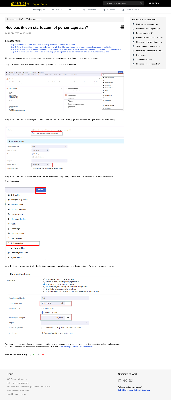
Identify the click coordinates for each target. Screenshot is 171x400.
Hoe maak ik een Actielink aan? (149, 37)
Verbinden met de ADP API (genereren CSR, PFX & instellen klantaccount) (30, 387)
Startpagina (40, 10)
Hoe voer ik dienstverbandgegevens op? (153, 42)
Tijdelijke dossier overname (18, 383)
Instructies (92, 10)
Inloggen (154, 3)
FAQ (75, 10)
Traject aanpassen (34, 19)
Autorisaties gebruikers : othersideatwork (76, 347)
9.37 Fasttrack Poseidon (17, 379)
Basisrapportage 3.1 (144, 33)
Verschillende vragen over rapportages (152, 46)
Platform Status (132, 10)
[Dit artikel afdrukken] (122, 26)
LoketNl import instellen (16, 394)
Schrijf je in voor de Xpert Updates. (134, 390)
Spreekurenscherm (144, 59)
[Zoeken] (141, 3)
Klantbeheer (141, 55)
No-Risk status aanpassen (147, 24)
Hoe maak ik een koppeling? (148, 64)
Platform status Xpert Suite (18, 390)
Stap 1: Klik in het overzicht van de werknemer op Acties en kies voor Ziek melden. (43, 45)
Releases (111, 10)
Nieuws (59, 10)
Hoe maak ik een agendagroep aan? (151, 29)
